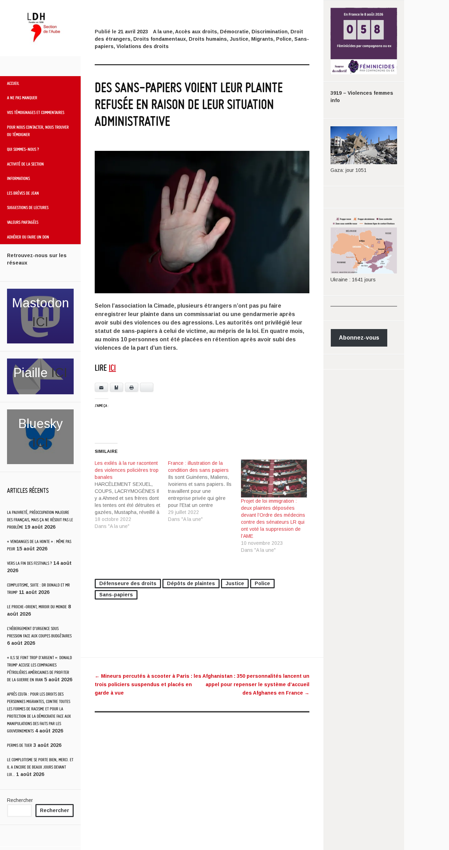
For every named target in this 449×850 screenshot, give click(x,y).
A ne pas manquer (22, 97)
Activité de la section (25, 164)
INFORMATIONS (18, 178)
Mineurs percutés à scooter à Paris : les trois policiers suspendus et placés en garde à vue (148, 684)
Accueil (13, 83)
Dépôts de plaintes (191, 583)
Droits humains (208, 39)
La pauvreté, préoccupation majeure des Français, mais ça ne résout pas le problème (40, 520)
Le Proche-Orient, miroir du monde (37, 606)
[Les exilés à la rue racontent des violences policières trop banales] (131, 495)
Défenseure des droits (127, 583)
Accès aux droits (196, 31)
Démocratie (234, 31)
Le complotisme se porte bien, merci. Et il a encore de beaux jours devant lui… (40, 767)
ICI (40, 322)
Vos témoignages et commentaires (35, 112)
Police (283, 39)
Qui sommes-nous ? (23, 149)
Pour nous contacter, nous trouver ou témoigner (38, 131)
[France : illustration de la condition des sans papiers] (204, 491)
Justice (239, 39)
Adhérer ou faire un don (28, 237)
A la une (163, 31)
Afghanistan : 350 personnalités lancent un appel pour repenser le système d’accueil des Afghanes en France (255, 684)
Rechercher (20, 800)
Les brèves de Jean (23, 193)
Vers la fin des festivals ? (29, 563)
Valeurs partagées (22, 222)
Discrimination (270, 31)
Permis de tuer (19, 745)
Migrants (262, 39)
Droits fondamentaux (159, 39)
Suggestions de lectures (27, 207)
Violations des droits (142, 46)
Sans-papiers (116, 594)
